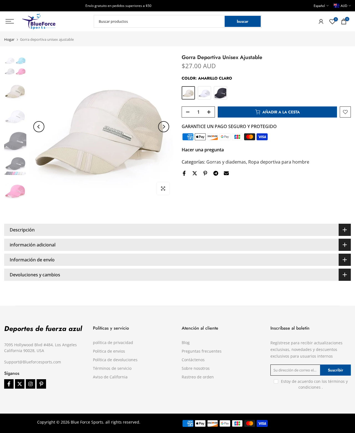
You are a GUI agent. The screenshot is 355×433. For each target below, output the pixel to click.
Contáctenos (193, 359)
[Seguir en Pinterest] (41, 384)
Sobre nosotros (196, 368)
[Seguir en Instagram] (30, 384)
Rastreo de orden (198, 376)
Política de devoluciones (115, 359)
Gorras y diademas (226, 162)
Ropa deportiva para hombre (278, 162)
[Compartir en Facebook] (184, 173)
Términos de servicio (112, 368)
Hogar (9, 39)
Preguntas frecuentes (202, 351)
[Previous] (38, 126)
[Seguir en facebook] (9, 384)
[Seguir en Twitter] (19, 384)
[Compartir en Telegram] (215, 173)
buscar (242, 21)
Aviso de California (110, 376)
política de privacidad (113, 342)
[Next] (163, 126)
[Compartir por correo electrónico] (226, 173)
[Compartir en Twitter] (194, 173)
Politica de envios (109, 351)
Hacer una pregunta (203, 150)
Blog (186, 342)
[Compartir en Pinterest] (205, 173)
